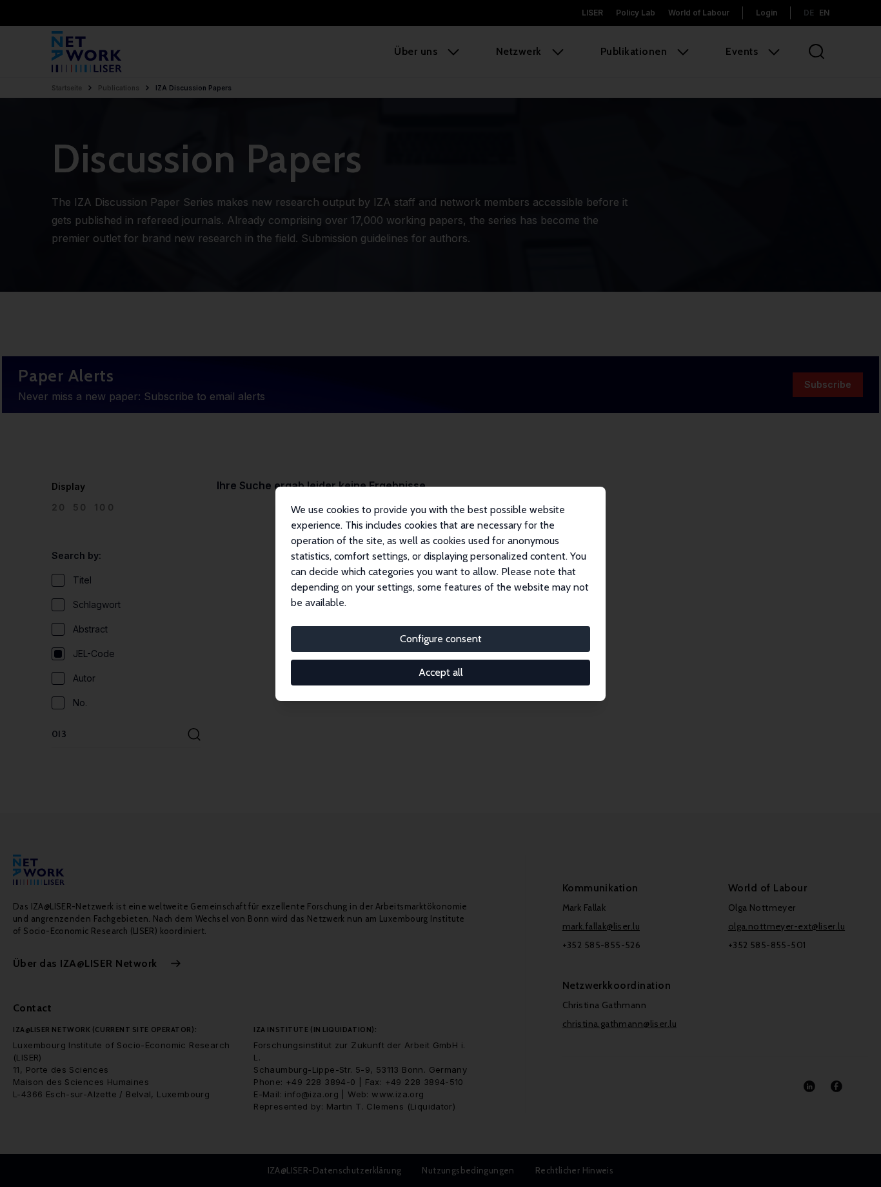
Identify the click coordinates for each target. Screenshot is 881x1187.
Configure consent (441, 639)
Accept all (441, 672)
